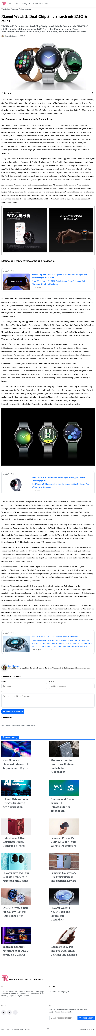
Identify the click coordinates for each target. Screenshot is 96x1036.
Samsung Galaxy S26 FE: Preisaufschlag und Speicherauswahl (63, 876)
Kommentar (5, 692)
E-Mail (51, 681)
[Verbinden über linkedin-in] (3, 1012)
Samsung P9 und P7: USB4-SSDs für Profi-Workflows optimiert (64, 841)
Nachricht (14, 9)
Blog (17, 3)
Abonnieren (88, 1018)
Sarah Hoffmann (14, 666)
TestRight (5, 9)
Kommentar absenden (13, 712)
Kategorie (26, 3)
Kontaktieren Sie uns (41, 3)
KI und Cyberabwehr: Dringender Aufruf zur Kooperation (16, 803)
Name (3, 681)
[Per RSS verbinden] (15, 1012)
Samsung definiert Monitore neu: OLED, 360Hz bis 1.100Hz (16, 950)
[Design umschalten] (48, 1028)
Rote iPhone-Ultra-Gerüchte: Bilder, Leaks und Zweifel (14, 841)
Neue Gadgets (25, 9)
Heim (10, 3)
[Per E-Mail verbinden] (9, 1012)
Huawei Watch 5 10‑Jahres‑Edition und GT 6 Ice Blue (55, 637)
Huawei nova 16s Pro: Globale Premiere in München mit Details (16, 876)
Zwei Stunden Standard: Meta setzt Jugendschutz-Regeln (15, 764)
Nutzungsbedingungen (60, 992)
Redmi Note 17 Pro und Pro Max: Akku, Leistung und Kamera (64, 950)
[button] (93, 93)
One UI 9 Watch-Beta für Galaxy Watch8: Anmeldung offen (15, 911)
